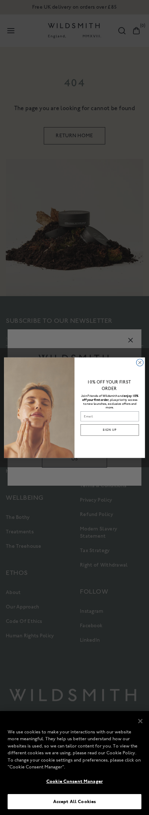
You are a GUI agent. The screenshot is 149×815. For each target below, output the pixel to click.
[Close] (140, 721)
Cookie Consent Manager (74, 781)
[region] (74, 763)
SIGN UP (109, 429)
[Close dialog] (139, 362)
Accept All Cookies (74, 801)
